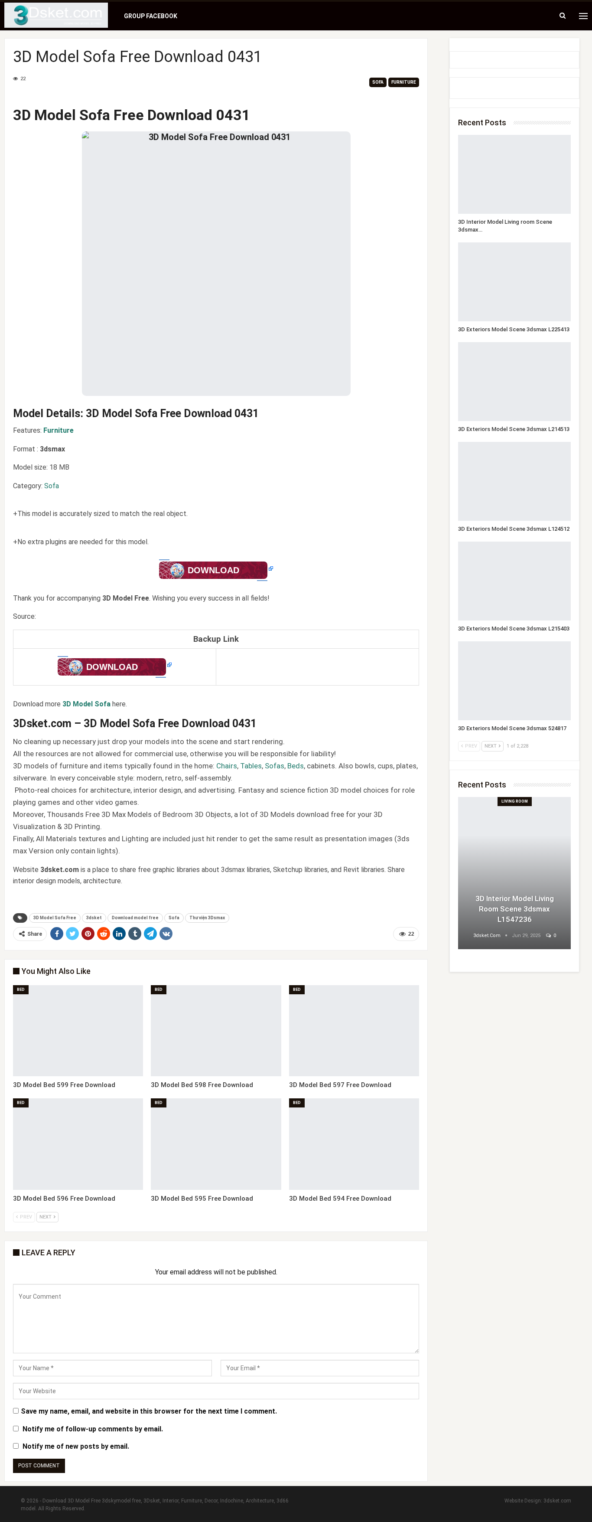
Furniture (403, 82)
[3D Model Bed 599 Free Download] (78, 1030)
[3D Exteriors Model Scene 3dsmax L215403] (514, 581)
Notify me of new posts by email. (76, 1446)
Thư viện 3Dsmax (207, 917)
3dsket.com (557, 1501)
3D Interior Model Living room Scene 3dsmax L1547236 (514, 909)
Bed (21, 989)
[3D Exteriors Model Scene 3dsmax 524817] (514, 680)
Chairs (226, 765)
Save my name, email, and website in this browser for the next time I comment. (149, 1411)
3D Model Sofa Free (54, 917)
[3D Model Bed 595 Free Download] (216, 1143)
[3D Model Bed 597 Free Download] (354, 1030)
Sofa (378, 82)
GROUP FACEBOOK (150, 16)
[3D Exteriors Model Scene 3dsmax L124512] (514, 481)
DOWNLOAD (213, 570)
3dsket (94, 917)
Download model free (135, 917)
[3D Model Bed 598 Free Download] (216, 1030)
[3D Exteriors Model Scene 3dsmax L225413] (514, 281)
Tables (251, 765)
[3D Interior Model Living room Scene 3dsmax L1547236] (514, 174)
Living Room (514, 801)
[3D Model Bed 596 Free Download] (78, 1143)
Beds (295, 765)
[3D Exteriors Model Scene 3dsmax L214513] (514, 381)
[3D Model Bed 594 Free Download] (354, 1143)
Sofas (274, 765)
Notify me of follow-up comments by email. (93, 1429)
